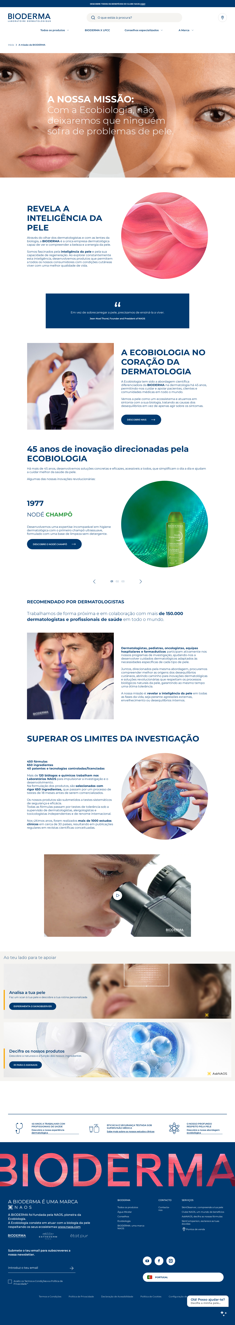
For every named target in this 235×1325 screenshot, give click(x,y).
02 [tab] (117, 581)
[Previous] (94, 582)
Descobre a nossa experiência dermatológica (48, 1131)
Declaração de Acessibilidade (117, 1296)
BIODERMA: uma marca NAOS (131, 1227)
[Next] (141, 582)
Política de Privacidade (81, 1296)
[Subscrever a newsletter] (71, 1268)
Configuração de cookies (182, 1296)
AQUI (142, 4)
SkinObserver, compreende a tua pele (202, 1207)
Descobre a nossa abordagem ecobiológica (203, 1131)
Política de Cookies (150, 1296)
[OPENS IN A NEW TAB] (19, 1207)
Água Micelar (125, 1211)
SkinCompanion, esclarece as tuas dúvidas (200, 1222)
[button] (134, 1215)
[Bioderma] (17, 1236)
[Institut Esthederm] (48, 1236)
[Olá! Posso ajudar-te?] (223, 1313)
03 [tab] (122, 581)
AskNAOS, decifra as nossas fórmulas (202, 1216)
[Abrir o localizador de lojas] (222, 17)
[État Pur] (79, 1236)
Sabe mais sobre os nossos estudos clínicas (130, 1131)
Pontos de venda (195, 1229)
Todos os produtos (128, 1207)
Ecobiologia (124, 1221)
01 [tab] (112, 581)
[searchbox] (140, 17)
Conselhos (123, 1216)
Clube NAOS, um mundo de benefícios (203, 1211)
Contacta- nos (164, 1208)
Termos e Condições (50, 1296)
